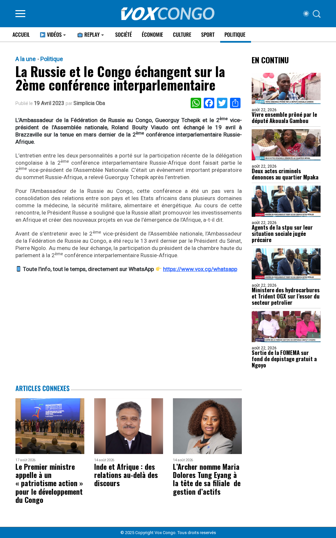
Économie (152, 34)
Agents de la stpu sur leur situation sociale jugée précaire (282, 233)
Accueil (21, 34)
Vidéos (54, 34)
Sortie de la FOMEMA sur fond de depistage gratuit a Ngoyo (284, 358)
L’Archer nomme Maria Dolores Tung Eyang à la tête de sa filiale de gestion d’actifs (207, 479)
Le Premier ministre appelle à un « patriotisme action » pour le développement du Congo (49, 483)
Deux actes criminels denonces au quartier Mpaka (285, 174)
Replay (91, 34)
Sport (208, 34)
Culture (182, 34)
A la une (25, 59)
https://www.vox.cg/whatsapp (200, 269)
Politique (234, 34)
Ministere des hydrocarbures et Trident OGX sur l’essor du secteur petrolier (286, 296)
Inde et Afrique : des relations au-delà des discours (126, 475)
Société (123, 34)
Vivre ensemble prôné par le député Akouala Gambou (284, 117)
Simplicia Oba (89, 103)
